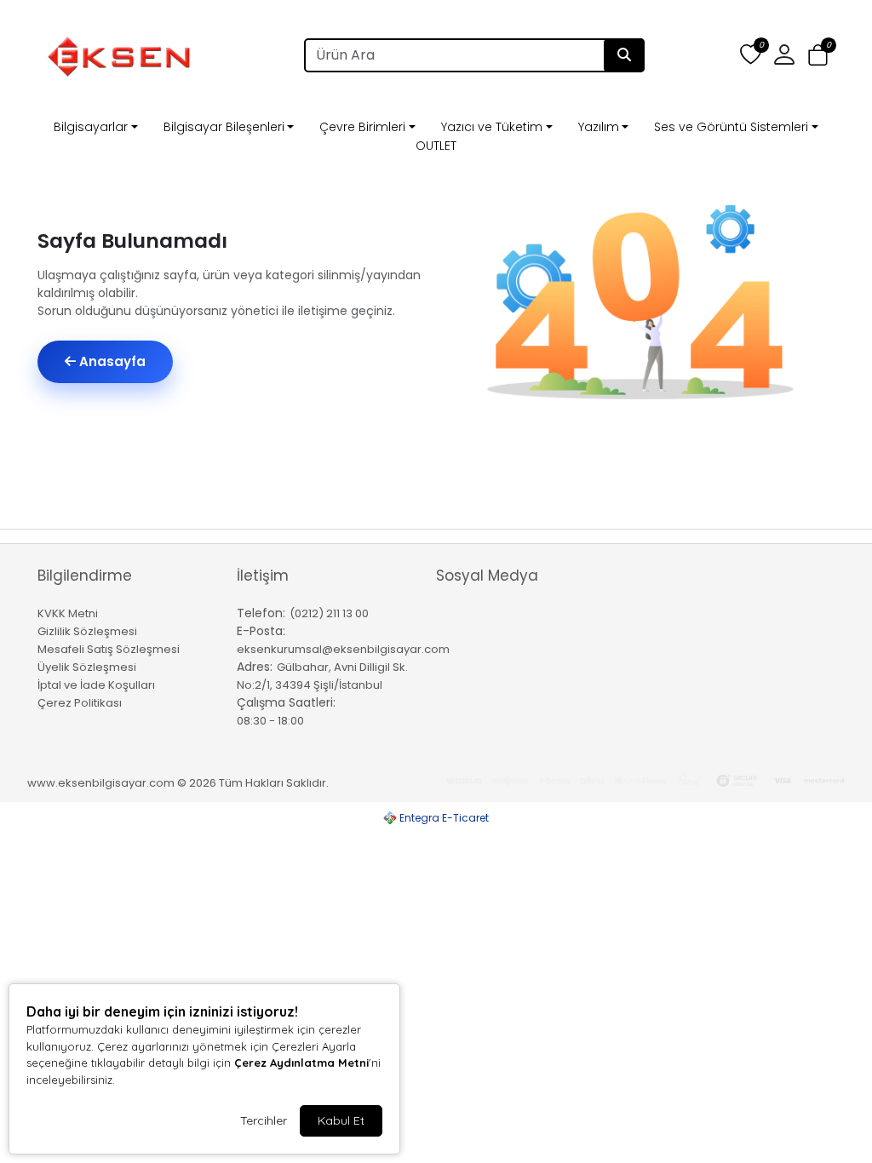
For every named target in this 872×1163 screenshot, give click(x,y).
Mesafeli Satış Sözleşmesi (108, 649)
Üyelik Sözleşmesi (86, 667)
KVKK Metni (67, 613)
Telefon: (261, 613)
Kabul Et (341, 1120)
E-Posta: (261, 630)
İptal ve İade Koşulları (96, 685)
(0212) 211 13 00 (329, 613)
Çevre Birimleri (362, 126)
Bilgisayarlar (91, 126)
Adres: (254, 666)
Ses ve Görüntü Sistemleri (731, 126)
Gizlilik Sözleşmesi (87, 631)
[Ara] (624, 55)
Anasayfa (111, 361)
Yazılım (598, 126)
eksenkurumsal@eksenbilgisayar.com (343, 649)
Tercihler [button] (263, 1120)
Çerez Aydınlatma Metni (301, 1062)
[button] (818, 56)
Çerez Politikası (79, 703)
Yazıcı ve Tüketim (491, 126)
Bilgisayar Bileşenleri (224, 126)
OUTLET (436, 145)
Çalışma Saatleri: (286, 702)
